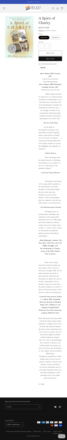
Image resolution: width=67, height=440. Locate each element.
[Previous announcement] (4, 2)
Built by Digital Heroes (33, 436)
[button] (4, 8)
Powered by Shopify (26, 431)
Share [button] (42, 384)
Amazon (43, 67)
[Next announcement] (63, 2)
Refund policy (37, 431)
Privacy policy (47, 431)
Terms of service (57, 431)
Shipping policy (57, 433)
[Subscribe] (39, 406)
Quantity (41, 42)
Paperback (44, 37)
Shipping (41, 30)
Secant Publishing (15, 431)
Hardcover (55, 37)
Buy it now (50, 59)
